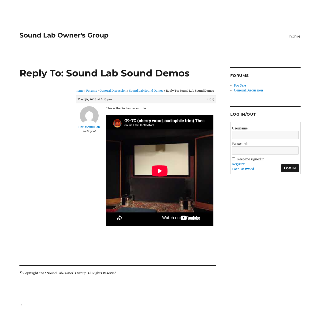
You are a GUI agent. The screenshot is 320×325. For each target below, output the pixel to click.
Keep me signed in (250, 159)
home (295, 36)
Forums (91, 90)
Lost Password (243, 169)
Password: (240, 144)
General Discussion (113, 90)
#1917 (210, 99)
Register (238, 164)
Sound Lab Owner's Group (63, 35)
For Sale (240, 85)
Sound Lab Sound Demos (146, 90)
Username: (240, 128)
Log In (290, 168)
